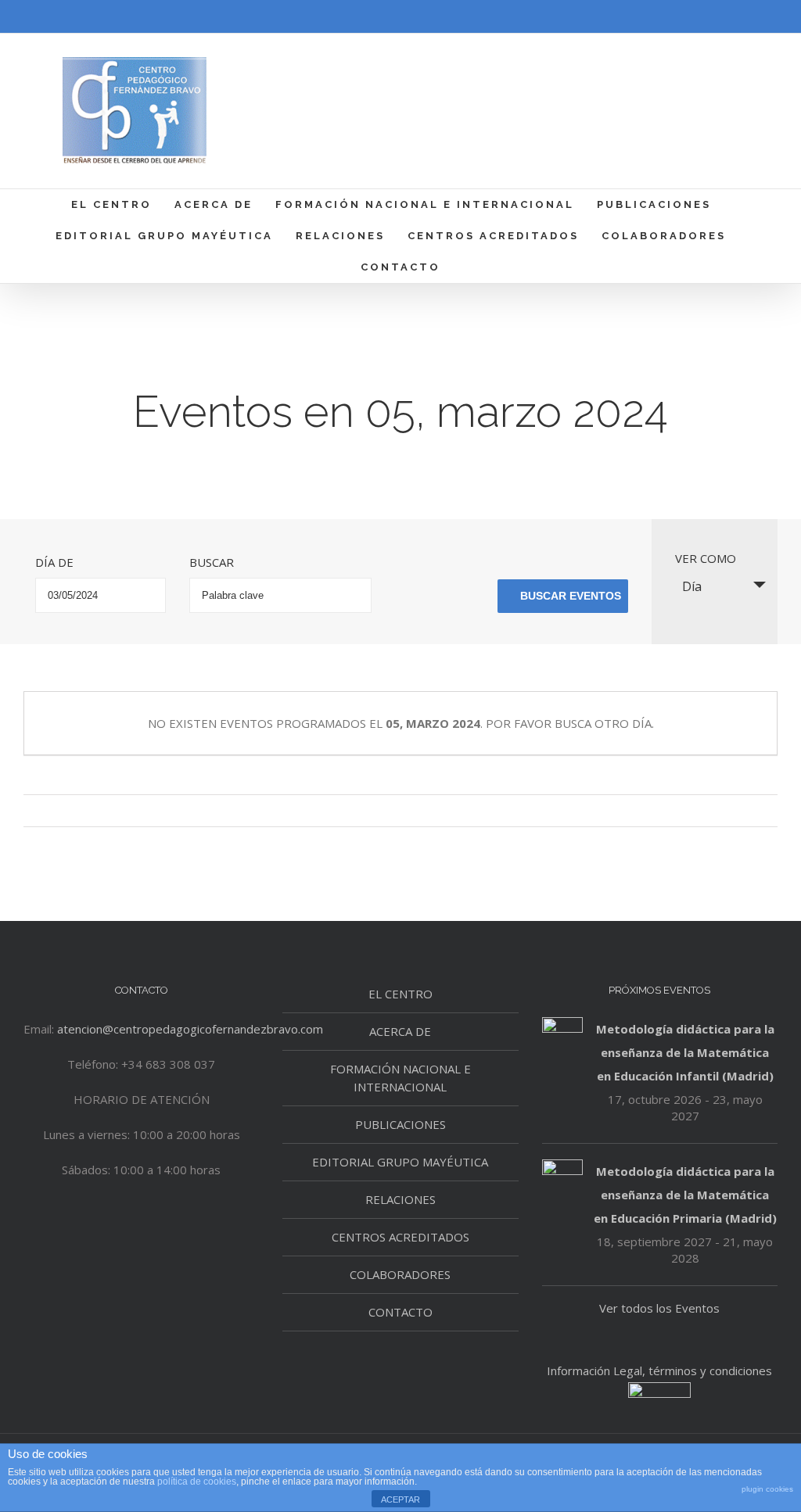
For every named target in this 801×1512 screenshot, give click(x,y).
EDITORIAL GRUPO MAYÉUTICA (400, 1162)
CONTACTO (400, 1312)
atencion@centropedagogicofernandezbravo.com (190, 1029)
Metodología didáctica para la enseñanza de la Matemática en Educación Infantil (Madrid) (685, 1052)
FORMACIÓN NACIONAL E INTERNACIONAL (400, 1078)
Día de (54, 562)
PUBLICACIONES (400, 1124)
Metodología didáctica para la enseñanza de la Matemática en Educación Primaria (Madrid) (685, 1194)
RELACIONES (400, 1199)
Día (692, 586)
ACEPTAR (400, 1499)
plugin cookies (767, 1489)
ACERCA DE (400, 1031)
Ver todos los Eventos (659, 1308)
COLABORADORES (400, 1274)
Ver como (705, 558)
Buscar (211, 562)
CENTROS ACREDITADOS (400, 1237)
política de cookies (196, 1481)
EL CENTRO (400, 993)
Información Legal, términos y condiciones (659, 1370)
